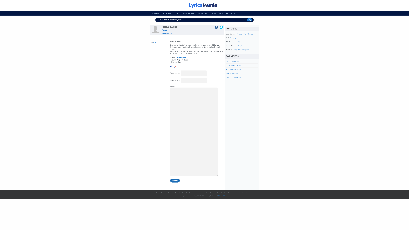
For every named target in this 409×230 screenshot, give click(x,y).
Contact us (230, 13)
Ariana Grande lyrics (233, 69)
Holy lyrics (241, 46)
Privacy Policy (222, 196)
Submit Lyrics (217, 13)
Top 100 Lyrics (202, 13)
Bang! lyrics (234, 38)
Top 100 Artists (187, 13)
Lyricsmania (154, 13)
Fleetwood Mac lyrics (233, 77)
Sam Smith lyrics (232, 73)
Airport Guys (167, 33)
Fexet (164, 30)
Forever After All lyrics (245, 34)
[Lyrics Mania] (204, 5)
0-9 (157, 192)
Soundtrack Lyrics (170, 13)
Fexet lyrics (181, 58)
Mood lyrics (239, 42)
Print (154, 42)
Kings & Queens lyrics (241, 50)
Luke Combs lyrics (232, 61)
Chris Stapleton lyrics (233, 65)
